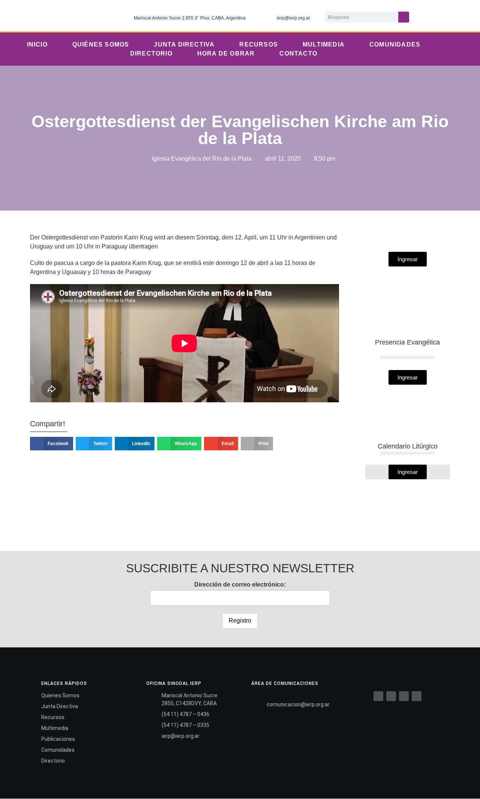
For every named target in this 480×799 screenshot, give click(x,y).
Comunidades (394, 44)
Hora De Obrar (226, 53)
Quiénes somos (100, 44)
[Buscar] (403, 17)
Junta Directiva (184, 44)
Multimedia (324, 44)
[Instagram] (448, 15)
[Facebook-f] (418, 15)
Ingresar (408, 472)
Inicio (37, 44)
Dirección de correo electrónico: (240, 584)
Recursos (258, 44)
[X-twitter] (433, 15)
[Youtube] (464, 15)
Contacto (298, 53)
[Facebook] (378, 696)
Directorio (151, 53)
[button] (51, 443)
